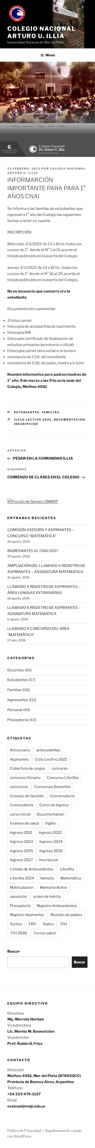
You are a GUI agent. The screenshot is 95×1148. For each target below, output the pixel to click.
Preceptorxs (18, 720)
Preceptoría (20, 906)
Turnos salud (44, 933)
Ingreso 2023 (21, 841)
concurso (60, 768)
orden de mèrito (47, 896)
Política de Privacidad (24, 1130)
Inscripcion (26, 424)
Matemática (70, 878)
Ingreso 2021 (21, 832)
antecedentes (48, 750)
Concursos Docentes (52, 787)
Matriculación (22, 887)
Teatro (48, 924)
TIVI (63, 924)
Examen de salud (24, 823)
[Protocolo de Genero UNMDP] (32, 501)
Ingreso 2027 (21, 860)
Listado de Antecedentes (32, 869)
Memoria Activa (53, 887)
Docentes (15, 670)
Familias (51, 412)
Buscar (13, 951)
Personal (14, 710)
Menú (50, 55)
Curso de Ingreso (54, 805)
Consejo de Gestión (27, 796)
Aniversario (20, 750)
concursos (19, 787)
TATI (32, 924)
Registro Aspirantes (27, 915)
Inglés (50, 823)
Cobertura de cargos (27, 768)
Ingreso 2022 (50, 832)
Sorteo (16, 924)
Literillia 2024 (22, 878)
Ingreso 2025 (21, 851)
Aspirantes (19, 759)
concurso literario (25, 777)
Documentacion (69, 419)
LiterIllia (67, 869)
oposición (18, 896)
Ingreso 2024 (51, 841)
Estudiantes (27, 412)
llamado (47, 878)
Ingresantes (17, 700)
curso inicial (20, 814)
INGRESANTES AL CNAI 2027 (32, 551)
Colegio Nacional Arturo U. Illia (41, 32)
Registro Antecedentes (57, 906)
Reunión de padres (66, 915)
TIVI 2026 (18, 933)
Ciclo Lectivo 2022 (33, 419)
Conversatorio (62, 796)
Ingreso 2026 (51, 851)
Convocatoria (21, 805)
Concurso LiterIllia (62, 777)
